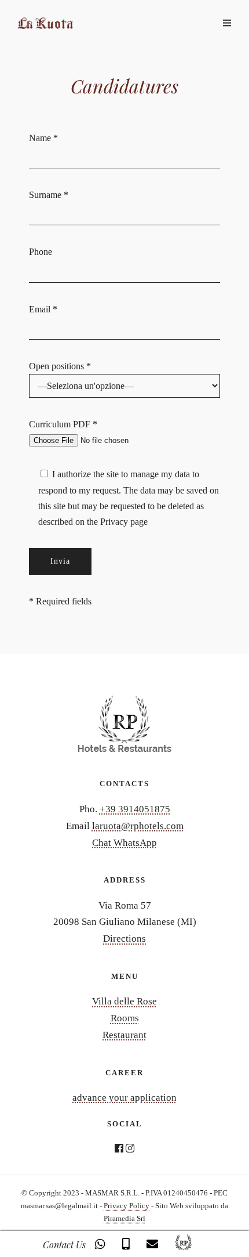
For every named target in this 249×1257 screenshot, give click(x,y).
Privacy (115, 522)
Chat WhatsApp (124, 842)
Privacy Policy (126, 1205)
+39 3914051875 (135, 809)
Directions (124, 938)
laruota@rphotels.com (138, 825)
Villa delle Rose (124, 1001)
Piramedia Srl (124, 1218)
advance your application (124, 1097)
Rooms (125, 1018)
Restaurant (124, 1034)
